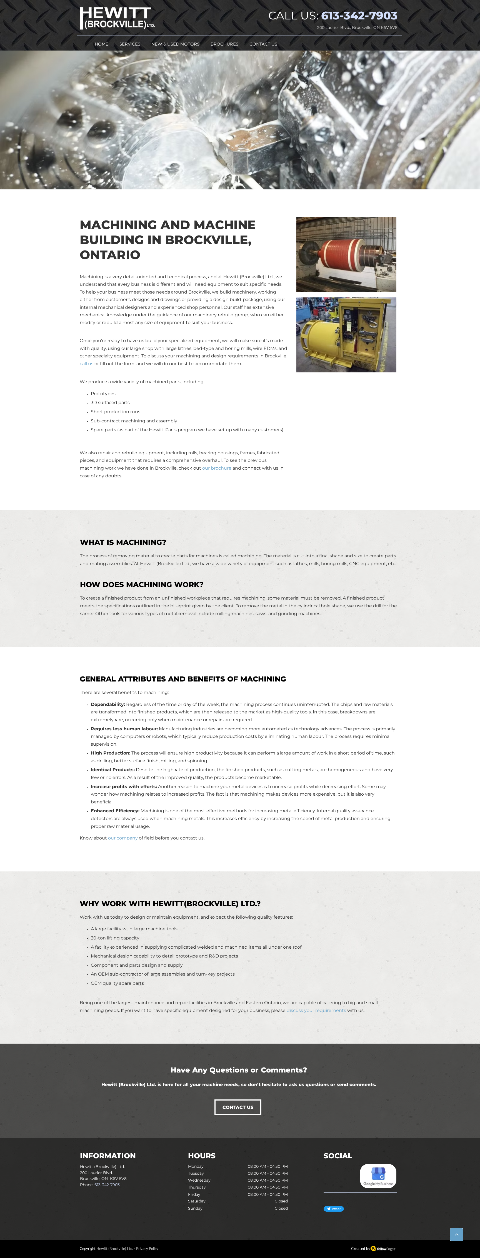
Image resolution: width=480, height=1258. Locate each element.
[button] (130, 44)
